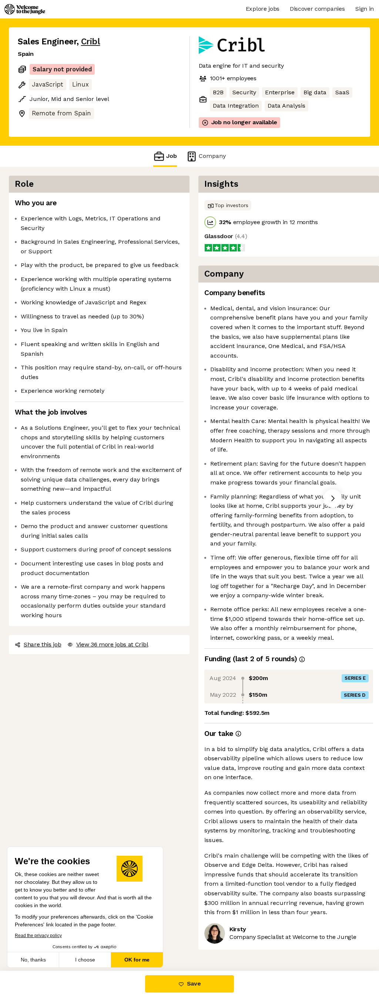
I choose (85, 960)
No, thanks (33, 960)
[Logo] (24, 9)
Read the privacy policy (38, 935)
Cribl (90, 42)
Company (212, 155)
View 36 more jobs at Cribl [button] (112, 644)
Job (171, 155)
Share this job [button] (42, 644)
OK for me (137, 960)
